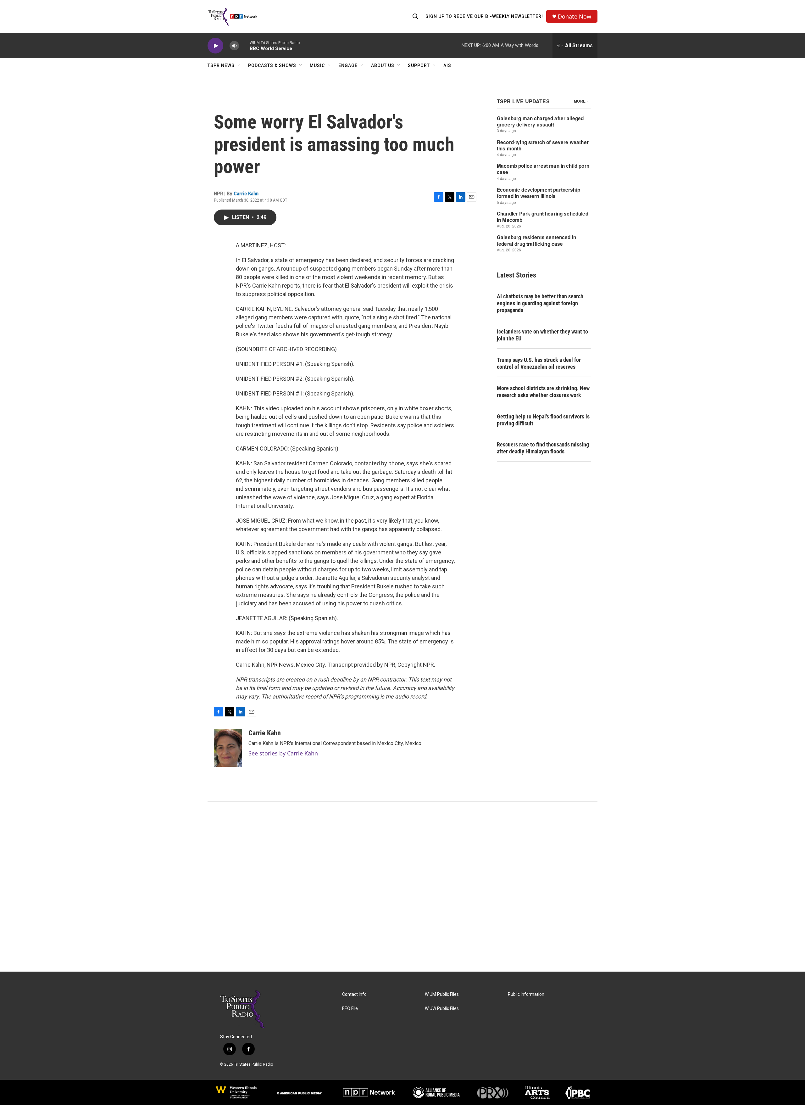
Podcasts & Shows (272, 65)
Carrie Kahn (246, 193)
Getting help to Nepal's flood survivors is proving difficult (543, 420)
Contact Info (354, 994)
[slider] (244, 45)
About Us (382, 65)
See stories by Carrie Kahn (283, 753)
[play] (215, 45)
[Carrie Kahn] (228, 748)
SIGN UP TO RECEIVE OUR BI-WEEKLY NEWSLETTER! (484, 16)
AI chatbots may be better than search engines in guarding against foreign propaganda (540, 303)
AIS (447, 65)
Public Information (526, 994)
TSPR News (221, 65)
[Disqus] (402, 886)
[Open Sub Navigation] (239, 65)
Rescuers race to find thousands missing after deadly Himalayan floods (543, 448)
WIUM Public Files (442, 994)
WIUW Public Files (442, 1008)
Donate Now (574, 16)
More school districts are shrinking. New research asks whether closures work (543, 391)
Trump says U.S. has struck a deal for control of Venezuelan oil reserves (539, 363)
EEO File (350, 1008)
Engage (348, 65)
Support (419, 65)
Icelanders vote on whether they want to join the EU (542, 335)
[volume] (234, 46)
